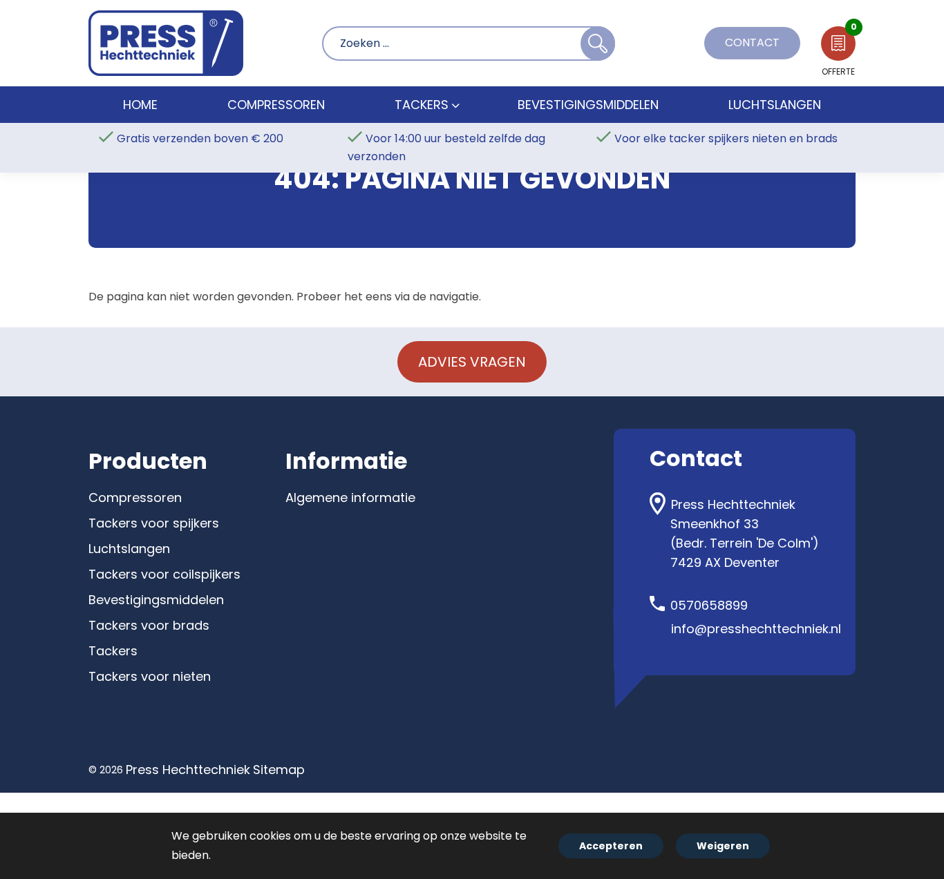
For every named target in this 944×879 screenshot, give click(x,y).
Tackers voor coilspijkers (164, 574)
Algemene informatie (350, 497)
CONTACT (752, 42)
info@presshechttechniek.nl (756, 628)
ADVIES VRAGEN (472, 361)
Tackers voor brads (148, 625)
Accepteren (611, 846)
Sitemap (279, 769)
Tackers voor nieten (149, 676)
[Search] (597, 43)
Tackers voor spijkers (153, 523)
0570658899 (709, 605)
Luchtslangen (129, 548)
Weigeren (723, 846)
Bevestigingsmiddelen (156, 599)
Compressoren (135, 497)
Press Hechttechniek (188, 769)
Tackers (113, 650)
